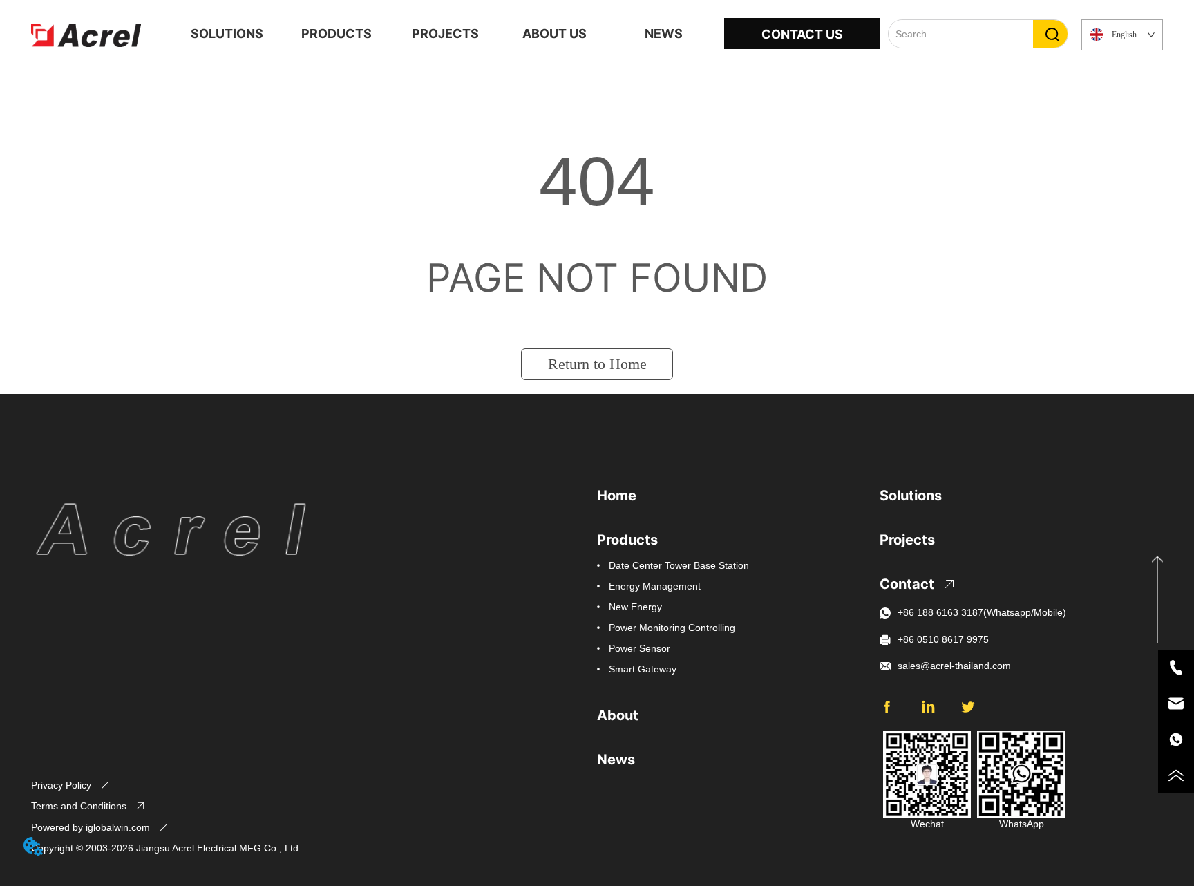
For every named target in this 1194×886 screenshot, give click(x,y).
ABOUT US (554, 33)
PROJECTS (445, 33)
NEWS (664, 33)
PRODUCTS (336, 33)
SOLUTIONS (227, 33)
